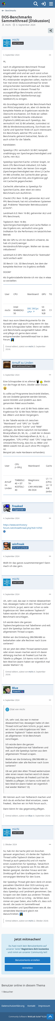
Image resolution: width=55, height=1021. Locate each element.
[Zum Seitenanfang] (50, 1016)
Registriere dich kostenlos (35, 948)
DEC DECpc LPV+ (33, 310)
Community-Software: (27, 1016)
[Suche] (36, 4)
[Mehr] (49, 55)
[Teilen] (50, 30)
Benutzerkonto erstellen (27, 960)
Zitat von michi (17, 709)
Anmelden (27, 967)
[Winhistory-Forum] (4, 4)
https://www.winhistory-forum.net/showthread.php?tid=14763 (22, 526)
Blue (30, 815)
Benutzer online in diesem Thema (23, 985)
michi (8, 24)
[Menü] (51, 4)
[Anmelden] (43, 4)
